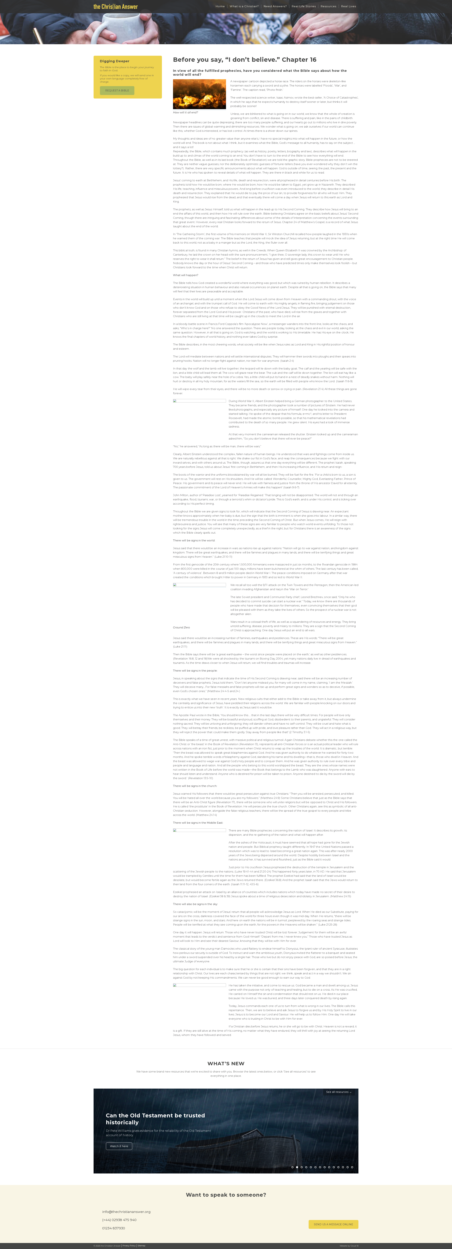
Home (220, 6)
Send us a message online (333, 1224)
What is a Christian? (244, 6)
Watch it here (119, 1146)
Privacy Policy (129, 1245)
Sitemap (141, 1245)
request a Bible (117, 90)
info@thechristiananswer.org (126, 1212)
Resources (328, 6)
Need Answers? (275, 6)
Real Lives (348, 6)
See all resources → (339, 1092)
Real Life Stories (304, 6)
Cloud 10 (354, 1246)
